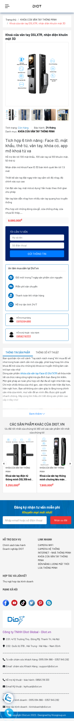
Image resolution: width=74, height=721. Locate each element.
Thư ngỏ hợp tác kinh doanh (18, 581)
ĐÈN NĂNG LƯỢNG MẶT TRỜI (53, 563)
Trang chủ (11, 19)
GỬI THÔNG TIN (37, 253)
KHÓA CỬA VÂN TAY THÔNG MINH (38, 19)
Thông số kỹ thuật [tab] (47, 352)
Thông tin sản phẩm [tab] (18, 352)
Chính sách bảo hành (14, 545)
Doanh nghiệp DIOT (13, 548)
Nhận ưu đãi (60, 520)
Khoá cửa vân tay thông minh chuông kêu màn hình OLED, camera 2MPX (54, 479)
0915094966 (23, 321)
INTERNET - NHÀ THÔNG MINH (54, 552)
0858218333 (23, 336)
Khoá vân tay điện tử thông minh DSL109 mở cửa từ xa (18, 479)
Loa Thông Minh (47, 567)
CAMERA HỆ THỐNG (49, 548)
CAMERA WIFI (45, 545)
